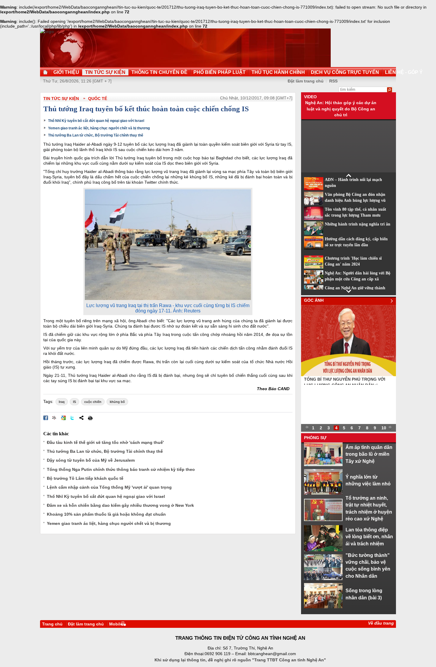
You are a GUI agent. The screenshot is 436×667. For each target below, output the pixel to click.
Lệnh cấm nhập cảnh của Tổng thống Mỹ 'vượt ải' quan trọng (109, 487)
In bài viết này (90, 417)
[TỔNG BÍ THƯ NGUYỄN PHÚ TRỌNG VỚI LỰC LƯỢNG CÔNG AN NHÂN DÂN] (348, 374)
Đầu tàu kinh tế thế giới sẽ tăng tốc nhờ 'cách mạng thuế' (105, 442)
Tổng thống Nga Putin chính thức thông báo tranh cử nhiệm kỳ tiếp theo (121, 469)
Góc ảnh (314, 300)
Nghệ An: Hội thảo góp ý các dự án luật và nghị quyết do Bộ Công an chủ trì (340, 108)
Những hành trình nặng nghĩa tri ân (357, 224)
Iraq (62, 402)
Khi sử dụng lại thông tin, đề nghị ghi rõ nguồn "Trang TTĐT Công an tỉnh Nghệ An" (240, 660)
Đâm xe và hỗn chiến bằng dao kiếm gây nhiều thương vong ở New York (120, 505)
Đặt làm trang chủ (86, 624)
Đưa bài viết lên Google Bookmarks (63, 417)
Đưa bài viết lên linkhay (54, 417)
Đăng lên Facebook (45, 417)
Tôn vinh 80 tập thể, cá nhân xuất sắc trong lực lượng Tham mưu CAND (355, 215)
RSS (333, 81)
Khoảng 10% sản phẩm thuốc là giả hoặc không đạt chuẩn (106, 514)
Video (310, 96)
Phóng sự (315, 437)
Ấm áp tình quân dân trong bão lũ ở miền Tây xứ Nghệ (369, 454)
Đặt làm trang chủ (306, 81)
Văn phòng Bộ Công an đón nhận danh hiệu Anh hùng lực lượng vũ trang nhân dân (355, 200)
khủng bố (117, 402)
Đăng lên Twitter (72, 417)
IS (74, 402)
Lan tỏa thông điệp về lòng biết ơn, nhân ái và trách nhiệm (369, 536)
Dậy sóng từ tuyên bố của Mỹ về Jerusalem (91, 460)
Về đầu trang (381, 623)
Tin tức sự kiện (61, 98)
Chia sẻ (81, 417)
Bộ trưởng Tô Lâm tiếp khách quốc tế (85, 478)
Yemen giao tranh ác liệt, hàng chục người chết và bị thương (99, 128)
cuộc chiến (92, 402)
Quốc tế (97, 98)
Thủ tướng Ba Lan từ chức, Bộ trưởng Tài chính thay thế (95, 135)
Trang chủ (52, 624)
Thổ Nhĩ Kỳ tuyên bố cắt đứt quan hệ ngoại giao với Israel (96, 121)
